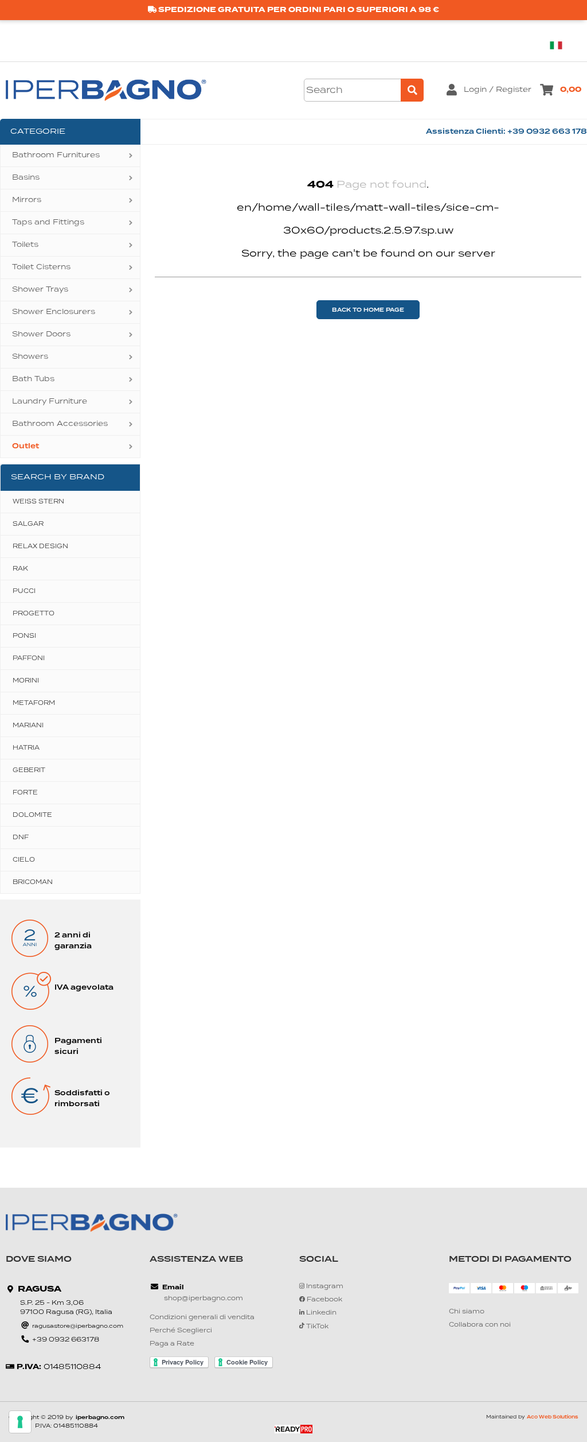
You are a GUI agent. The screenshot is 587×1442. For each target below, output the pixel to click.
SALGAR (28, 524)
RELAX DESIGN (40, 546)
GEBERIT (29, 770)
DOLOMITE (32, 815)
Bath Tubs (33, 379)
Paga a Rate (172, 1344)
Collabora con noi (480, 1325)
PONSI (24, 636)
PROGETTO (33, 613)
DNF (21, 837)
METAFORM (34, 703)
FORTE (25, 792)
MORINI (26, 680)
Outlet (25, 446)
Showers (30, 356)
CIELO (24, 860)
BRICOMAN (33, 882)
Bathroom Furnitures (56, 155)
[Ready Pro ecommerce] (293, 1429)
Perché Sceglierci (181, 1331)
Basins (26, 177)
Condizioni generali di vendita (202, 1317)
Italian (560, 45)
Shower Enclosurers (53, 312)
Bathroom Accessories (60, 423)
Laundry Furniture (49, 401)
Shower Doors (41, 334)
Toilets (25, 244)
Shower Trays (40, 289)
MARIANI (28, 725)
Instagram (323, 1286)
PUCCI (24, 591)
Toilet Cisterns (41, 267)
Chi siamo (466, 1312)
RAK (20, 568)
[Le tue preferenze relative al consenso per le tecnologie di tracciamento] (20, 1422)
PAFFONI (29, 658)
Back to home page (368, 310)
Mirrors (26, 200)
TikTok (316, 1327)
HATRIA (26, 748)
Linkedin (320, 1313)
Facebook (323, 1300)
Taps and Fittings (48, 222)
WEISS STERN (38, 501)
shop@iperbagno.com (203, 1299)
